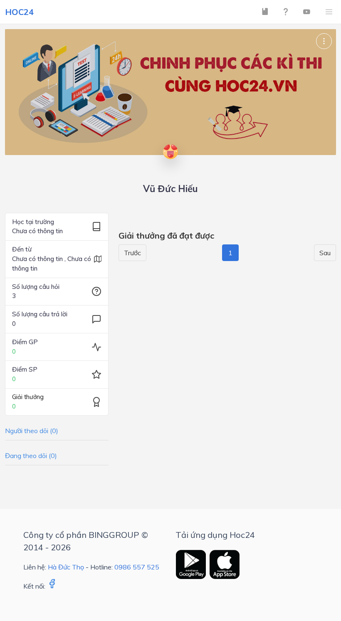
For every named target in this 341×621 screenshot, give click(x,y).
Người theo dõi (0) (31, 430)
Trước (132, 253)
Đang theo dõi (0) (31, 455)
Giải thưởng (28, 397)
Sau (325, 253)
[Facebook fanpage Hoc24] (52, 586)
